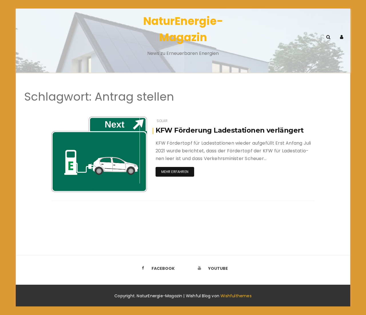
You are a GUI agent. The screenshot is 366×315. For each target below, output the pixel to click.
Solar (162, 120)
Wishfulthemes (236, 296)
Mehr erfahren (174, 171)
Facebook (163, 268)
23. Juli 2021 (130, 119)
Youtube (218, 268)
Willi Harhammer (83, 119)
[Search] (328, 37)
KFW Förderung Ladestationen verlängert (230, 130)
